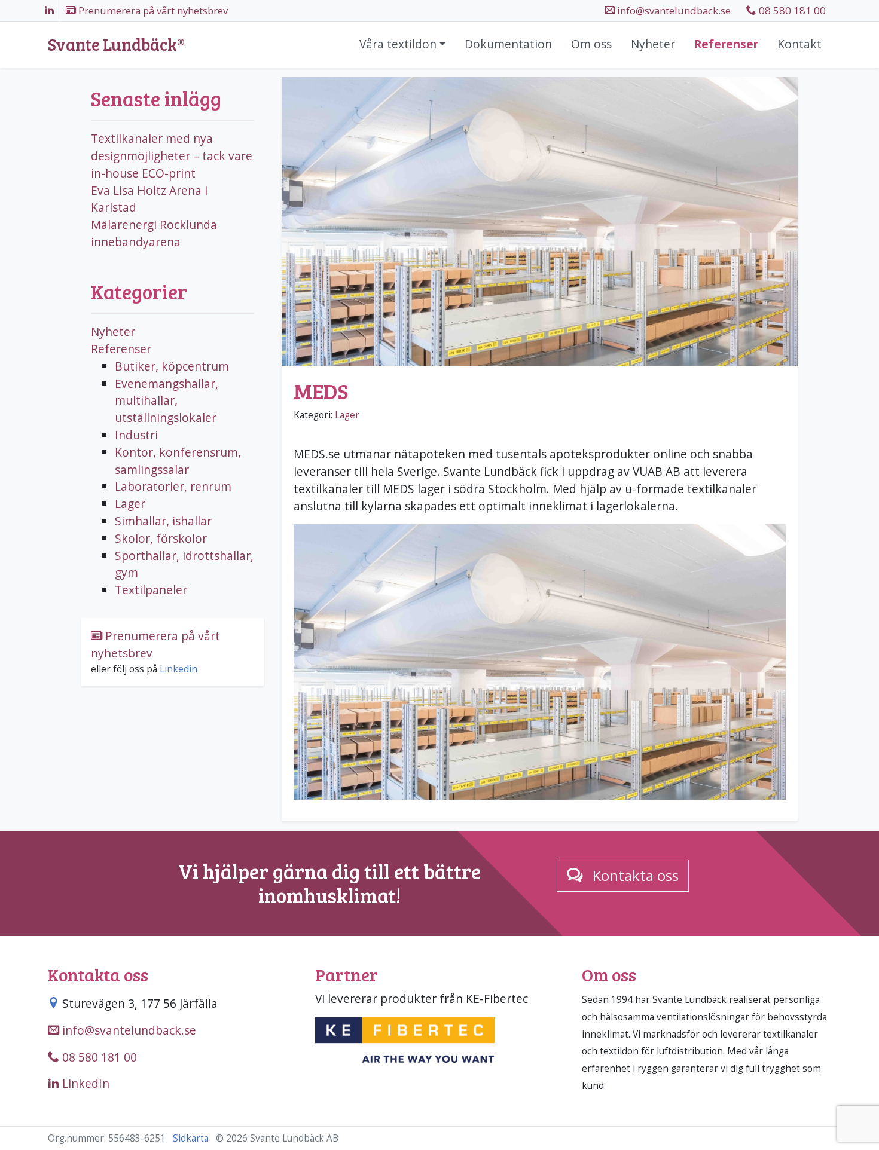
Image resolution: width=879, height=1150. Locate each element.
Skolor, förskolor (161, 538)
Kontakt (799, 44)
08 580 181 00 (791, 10)
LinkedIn (84, 1083)
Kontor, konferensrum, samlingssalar (178, 461)
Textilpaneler (151, 590)
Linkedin (178, 669)
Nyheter (653, 44)
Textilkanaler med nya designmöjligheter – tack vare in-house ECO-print (171, 155)
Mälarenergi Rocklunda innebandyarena (154, 233)
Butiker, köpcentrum (172, 366)
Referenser (726, 44)
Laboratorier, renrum (173, 486)
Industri (136, 435)
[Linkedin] (49, 10)
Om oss (591, 44)
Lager (347, 415)
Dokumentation (508, 44)
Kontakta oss (636, 875)
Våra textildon (398, 44)
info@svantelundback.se (127, 1030)
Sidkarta (191, 1138)
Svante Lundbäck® (116, 45)
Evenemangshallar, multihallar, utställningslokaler (166, 400)
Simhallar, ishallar (163, 521)
